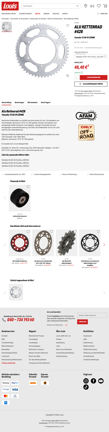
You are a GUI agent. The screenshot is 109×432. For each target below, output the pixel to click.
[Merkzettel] (99, 6)
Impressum (87, 336)
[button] (77, 6)
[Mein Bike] (92, 6)
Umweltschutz (88, 356)
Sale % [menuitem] (37, 14)
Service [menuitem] (65, 14)
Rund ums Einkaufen (64, 349)
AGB (85, 339)
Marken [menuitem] (46, 14)
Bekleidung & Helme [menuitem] (9, 14)
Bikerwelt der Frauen (36, 336)
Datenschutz (88, 343)
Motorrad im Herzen (36, 349)
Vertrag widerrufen (8, 363)
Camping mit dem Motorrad (39, 363)
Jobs (58, 346)
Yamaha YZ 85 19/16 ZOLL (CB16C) (15, 166)
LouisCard (5, 356)
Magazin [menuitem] (56, 14)
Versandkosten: (78, 93)
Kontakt (4, 336)
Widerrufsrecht (88, 346)
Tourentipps (33, 339)
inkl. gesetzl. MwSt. (86, 91)
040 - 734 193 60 (20, 320)
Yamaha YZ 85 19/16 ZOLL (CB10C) (15, 160)
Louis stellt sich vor (63, 336)
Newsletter (5, 349)
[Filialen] (86, 6)
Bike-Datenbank (7, 346)
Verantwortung (61, 356)
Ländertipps (33, 343)
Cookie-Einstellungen (91, 360)
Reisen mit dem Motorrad (38, 353)
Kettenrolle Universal (20, 216)
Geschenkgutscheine (9, 353)
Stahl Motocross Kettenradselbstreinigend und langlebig (90, 263)
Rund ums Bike (34, 356)
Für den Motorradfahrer (37, 360)
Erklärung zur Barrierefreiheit (94, 353)
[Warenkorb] (105, 6)
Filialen (59, 339)
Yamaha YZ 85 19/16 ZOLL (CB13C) (15, 163)
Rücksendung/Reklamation (12, 360)
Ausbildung (60, 343)
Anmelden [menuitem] (103, 14)
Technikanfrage (7, 343)
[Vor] (104, 245)
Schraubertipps (34, 346)
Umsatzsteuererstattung (65, 353)
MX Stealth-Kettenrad (20, 261)
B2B (3, 339)
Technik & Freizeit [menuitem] (25, 14)
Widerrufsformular (90, 349)
